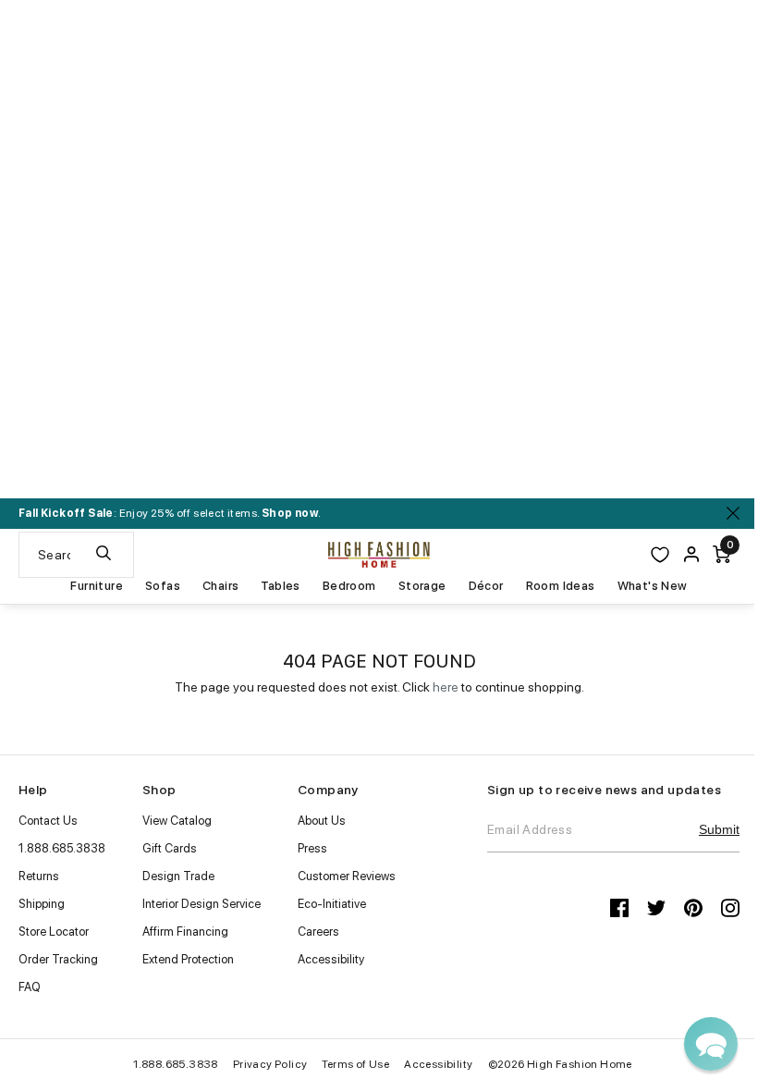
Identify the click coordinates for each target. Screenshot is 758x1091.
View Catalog (177, 820)
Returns (38, 876)
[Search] (103, 554)
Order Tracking (58, 959)
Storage (422, 586)
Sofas (162, 586)
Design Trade (178, 876)
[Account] (691, 554)
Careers (318, 931)
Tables (280, 586)
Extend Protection (188, 959)
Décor (486, 586)
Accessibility (331, 959)
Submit (719, 829)
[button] (711, 1044)
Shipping (41, 904)
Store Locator (53, 931)
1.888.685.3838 (61, 848)
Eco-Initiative (332, 904)
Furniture (96, 586)
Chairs (220, 586)
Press (312, 848)
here (445, 687)
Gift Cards (169, 848)
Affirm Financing (185, 931)
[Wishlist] (660, 554)
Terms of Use (355, 1064)
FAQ (29, 987)
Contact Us (48, 820)
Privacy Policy (270, 1064)
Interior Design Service (201, 904)
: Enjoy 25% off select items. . (169, 513)
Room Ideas (560, 586)
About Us (322, 820)
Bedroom (349, 586)
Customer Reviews (347, 876)
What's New (652, 586)
